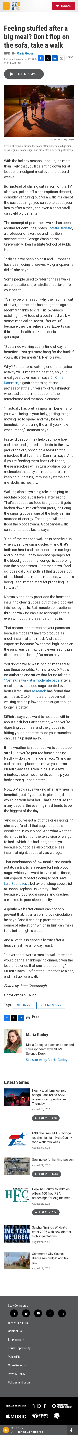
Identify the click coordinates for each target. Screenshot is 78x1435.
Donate (65, 6)
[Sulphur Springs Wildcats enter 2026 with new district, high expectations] (17, 1234)
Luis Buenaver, (15, 883)
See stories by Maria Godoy (46, 1059)
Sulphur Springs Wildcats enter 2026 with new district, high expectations (52, 1232)
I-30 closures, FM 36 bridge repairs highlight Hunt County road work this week (52, 1137)
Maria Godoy (25, 53)
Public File (14, 1356)
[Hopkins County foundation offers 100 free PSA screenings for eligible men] (17, 1195)
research (39, 691)
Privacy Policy (16, 1374)
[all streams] (72, 1430)
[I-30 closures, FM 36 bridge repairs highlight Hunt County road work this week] (17, 1139)
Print (69, 57)
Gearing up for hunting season (53, 1159)
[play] (6, 1430)
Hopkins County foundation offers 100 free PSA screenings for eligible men (51, 1193)
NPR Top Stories (51, 1005)
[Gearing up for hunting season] (17, 1166)
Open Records (17, 1365)
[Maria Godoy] (13, 1041)
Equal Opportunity (19, 1348)
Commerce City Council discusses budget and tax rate (50, 1258)
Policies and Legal (19, 1382)
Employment (16, 1339)
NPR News (23, 1005)
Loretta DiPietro (60, 228)
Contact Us (15, 1331)
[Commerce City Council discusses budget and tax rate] (17, 1260)
